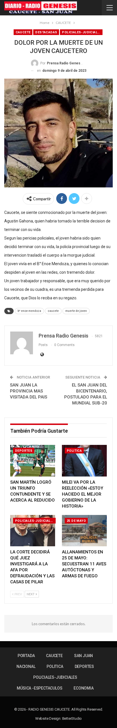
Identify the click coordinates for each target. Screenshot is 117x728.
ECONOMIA (83, 688)
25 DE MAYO (76, 521)
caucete (53, 310)
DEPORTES (23, 451)
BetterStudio (72, 718)
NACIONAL (25, 666)
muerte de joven (76, 310)
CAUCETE (23, 32)
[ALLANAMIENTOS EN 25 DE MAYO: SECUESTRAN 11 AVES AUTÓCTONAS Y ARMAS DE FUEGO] (84, 531)
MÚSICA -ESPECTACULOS (39, 688)
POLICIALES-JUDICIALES (81, 32)
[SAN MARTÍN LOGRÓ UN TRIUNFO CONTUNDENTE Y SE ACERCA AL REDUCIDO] (32, 461)
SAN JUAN (83, 655)
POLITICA (74, 451)
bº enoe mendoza (29, 310)
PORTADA (26, 655)
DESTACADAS (46, 32)
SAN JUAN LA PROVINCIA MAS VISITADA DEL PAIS (28, 391)
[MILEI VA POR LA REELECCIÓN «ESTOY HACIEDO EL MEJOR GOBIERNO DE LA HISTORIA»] (84, 461)
